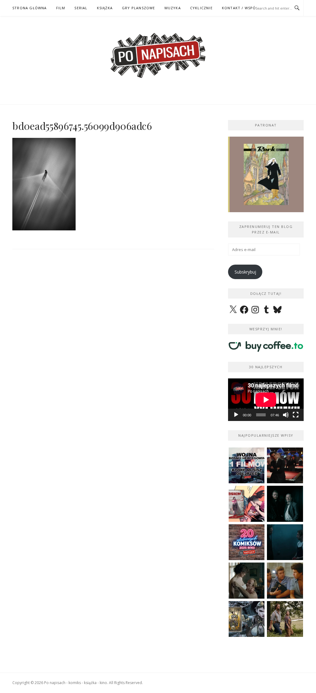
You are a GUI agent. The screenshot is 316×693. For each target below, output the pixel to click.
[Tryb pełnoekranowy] (296, 415)
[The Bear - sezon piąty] (285, 542)
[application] (266, 399)
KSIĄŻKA (105, 8)
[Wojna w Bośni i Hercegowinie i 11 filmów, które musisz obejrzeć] (246, 465)
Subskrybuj (245, 272)
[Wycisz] (286, 415)
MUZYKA (172, 8)
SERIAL (80, 8)
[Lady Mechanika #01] (246, 619)
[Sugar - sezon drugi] (285, 465)
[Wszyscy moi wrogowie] (285, 619)
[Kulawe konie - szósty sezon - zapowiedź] (285, 503)
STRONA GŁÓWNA (29, 8)
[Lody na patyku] (285, 580)
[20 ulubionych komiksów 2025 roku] (246, 542)
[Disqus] (113, 346)
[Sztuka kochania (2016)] (246, 580)
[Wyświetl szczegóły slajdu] (266, 174)
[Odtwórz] (236, 415)
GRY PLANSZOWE (138, 8)
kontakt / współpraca (246, 8)
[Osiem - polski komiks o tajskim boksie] (246, 503)
